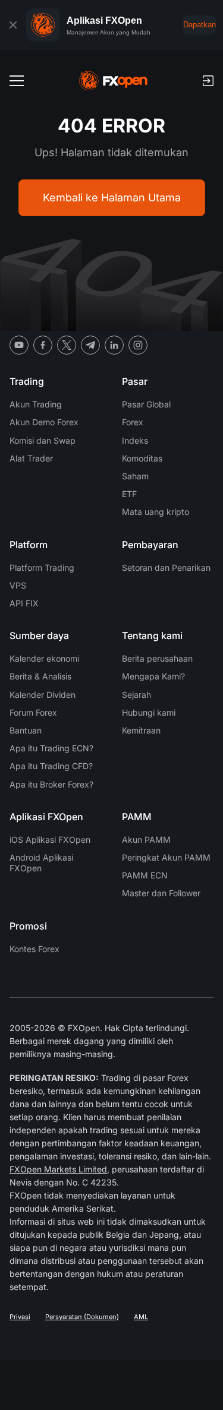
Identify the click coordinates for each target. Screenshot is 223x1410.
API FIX (24, 603)
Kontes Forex (34, 949)
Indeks (135, 440)
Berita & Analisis (40, 676)
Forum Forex (33, 712)
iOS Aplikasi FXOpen (50, 839)
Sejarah (136, 695)
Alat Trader (31, 458)
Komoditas (142, 458)
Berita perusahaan (157, 658)
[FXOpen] (113, 80)
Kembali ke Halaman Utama (112, 197)
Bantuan (26, 730)
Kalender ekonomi (44, 658)
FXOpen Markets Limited (58, 1169)
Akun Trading (36, 404)
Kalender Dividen (43, 695)
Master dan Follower (161, 893)
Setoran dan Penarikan (166, 567)
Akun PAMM (146, 839)
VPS (18, 585)
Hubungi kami (148, 712)
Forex (132, 422)
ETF (129, 494)
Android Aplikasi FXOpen (41, 862)
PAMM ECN (145, 875)
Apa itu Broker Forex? (51, 784)
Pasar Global (146, 404)
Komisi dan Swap (43, 440)
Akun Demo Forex (44, 422)
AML (141, 1317)
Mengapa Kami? (153, 676)
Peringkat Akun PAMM (166, 857)
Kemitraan (141, 730)
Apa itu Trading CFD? (51, 766)
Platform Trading (42, 567)
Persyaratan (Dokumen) (82, 1317)
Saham (135, 476)
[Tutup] (13, 25)
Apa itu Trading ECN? (51, 748)
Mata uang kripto (155, 512)
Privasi (20, 1317)
